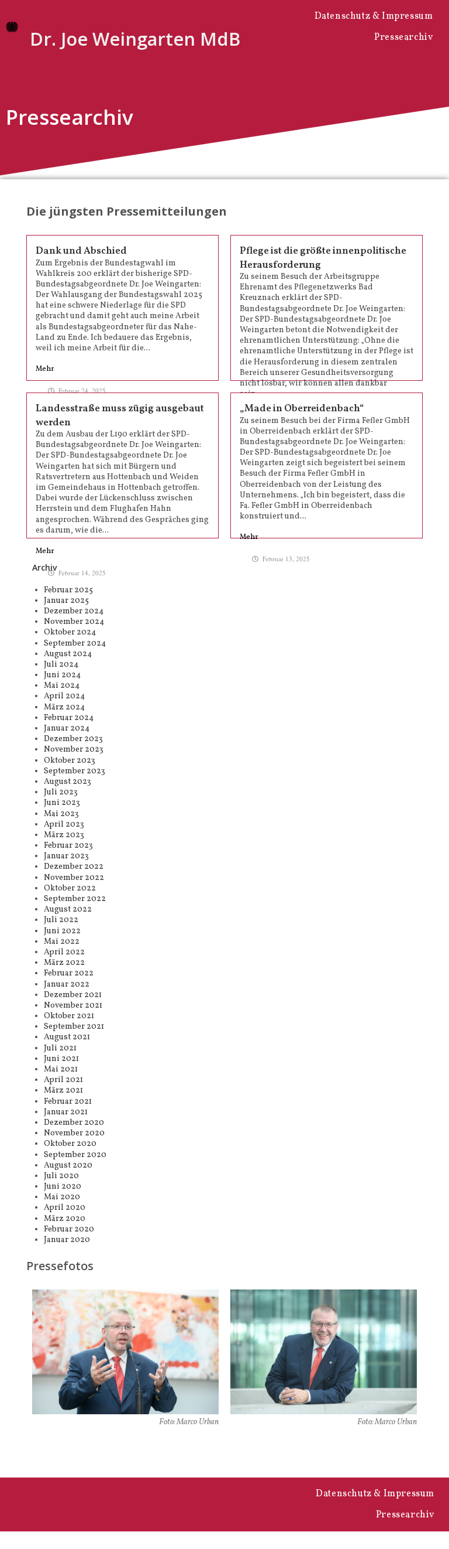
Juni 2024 (62, 675)
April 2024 (64, 696)
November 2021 (73, 1005)
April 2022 (64, 952)
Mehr (45, 369)
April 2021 (63, 1080)
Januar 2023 (66, 856)
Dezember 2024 (73, 611)
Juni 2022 (62, 931)
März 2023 (64, 835)
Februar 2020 (69, 1229)
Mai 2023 (61, 814)
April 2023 (64, 824)
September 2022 (75, 899)
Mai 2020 (62, 1197)
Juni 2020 (62, 1186)
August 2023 (67, 781)
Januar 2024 (66, 728)
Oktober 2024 (70, 632)
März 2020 (64, 1218)
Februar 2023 (68, 845)
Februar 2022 (69, 973)
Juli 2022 (61, 920)
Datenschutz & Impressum (374, 16)
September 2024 (75, 643)
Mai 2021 (61, 1069)
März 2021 (63, 1090)
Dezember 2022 (73, 866)
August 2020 (68, 1165)
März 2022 (64, 962)
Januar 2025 (66, 600)
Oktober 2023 (69, 760)
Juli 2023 (61, 792)
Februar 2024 (69, 718)
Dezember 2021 (73, 995)
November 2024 (74, 621)
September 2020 (75, 1155)
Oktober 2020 (70, 1143)
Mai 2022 (62, 941)
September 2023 (74, 771)
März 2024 (64, 707)
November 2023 (73, 749)
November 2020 (74, 1133)
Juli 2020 (61, 1176)
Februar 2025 (68, 590)
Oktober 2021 (69, 1016)
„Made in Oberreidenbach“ (302, 408)
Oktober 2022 (70, 888)
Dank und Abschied (81, 251)
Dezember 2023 (73, 739)
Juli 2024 (61, 664)
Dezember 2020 (74, 1122)
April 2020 (64, 1207)
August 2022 (68, 909)
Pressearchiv (403, 37)
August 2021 (67, 1037)
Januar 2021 (66, 1112)
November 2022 (74, 877)
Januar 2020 (67, 1240)
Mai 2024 (62, 685)
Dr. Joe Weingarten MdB (135, 38)
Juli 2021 (60, 1048)
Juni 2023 (62, 802)
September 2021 (74, 1026)
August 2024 (68, 654)
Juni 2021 (61, 1058)
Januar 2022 (66, 984)
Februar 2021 (68, 1101)
